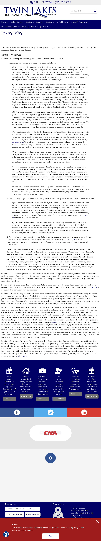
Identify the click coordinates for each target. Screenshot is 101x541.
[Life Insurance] (58, 369)
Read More (10, 399)
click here (22, 356)
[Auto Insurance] (9, 369)
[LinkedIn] (84, 412)
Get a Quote (33, 509)
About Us (20, 509)
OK (50, 536)
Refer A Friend (32, 514)
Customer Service (14, 514)
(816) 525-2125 (76, 515)
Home (9, 509)
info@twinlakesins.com (81, 518)
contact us (92, 287)
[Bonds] (91, 369)
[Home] (30, 12)
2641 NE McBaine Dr (80, 510)
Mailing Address (78, 508)
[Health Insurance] (75, 369)
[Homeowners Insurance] (26, 369)
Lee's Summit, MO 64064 (82, 513)
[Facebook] (17, 412)
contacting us (18, 142)
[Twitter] (50, 412)
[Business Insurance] (42, 369)
